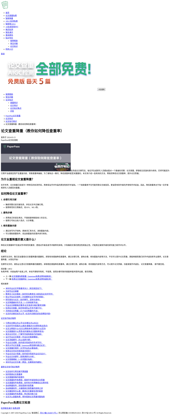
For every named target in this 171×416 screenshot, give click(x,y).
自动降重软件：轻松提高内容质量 (20, 385)
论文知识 (14, 46)
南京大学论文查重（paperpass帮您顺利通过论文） (26, 345)
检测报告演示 (6, 408)
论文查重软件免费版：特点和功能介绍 (21, 394)
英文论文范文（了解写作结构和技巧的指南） (24, 334)
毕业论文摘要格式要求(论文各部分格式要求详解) (26, 305)
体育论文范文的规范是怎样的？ (19, 351)
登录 (3, 54)
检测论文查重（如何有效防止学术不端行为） (24, 308)
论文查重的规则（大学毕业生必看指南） (22, 348)
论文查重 (11, 16)
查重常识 (14, 103)
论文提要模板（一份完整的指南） (20, 359)
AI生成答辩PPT (12, 27)
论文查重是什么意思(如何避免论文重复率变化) (25, 331)
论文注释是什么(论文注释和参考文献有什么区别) (26, 329)
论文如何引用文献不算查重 (17, 371)
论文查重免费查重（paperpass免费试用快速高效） (32, 276)
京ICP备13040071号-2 (48, 413)
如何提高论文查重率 (14, 374)
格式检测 (9, 30)
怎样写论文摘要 (12, 291)
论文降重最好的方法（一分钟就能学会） (22, 302)
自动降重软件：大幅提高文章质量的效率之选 (24, 388)
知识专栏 (9, 38)
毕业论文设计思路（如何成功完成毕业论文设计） (26, 354)
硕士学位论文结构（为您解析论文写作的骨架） (25, 297)
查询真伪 (9, 35)
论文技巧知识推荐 (8, 318)
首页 (7, 13)
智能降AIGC (11, 24)
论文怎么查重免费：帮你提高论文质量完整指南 (25, 397)
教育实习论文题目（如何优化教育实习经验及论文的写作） (30, 294)
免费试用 (16, 408)
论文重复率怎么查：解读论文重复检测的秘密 (24, 391)
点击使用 (101, 89)
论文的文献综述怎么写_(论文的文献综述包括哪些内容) (28, 314)
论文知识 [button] (9, 100)
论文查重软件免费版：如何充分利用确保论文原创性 (27, 383)
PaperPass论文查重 (13, 116)
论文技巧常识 (11, 121)
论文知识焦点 (15, 108)
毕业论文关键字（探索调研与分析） (20, 357)
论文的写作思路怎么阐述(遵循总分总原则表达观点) (27, 326)
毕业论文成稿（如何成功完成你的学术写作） (24, 343)
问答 (12, 111)
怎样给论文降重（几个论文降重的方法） (22, 311)
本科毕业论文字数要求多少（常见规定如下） (24, 288)
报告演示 (9, 32)
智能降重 (9, 18)
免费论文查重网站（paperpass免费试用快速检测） (32, 279)
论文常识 (14, 106)
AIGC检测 (12, 21)
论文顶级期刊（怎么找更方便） (19, 340)
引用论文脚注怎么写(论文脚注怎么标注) (22, 323)
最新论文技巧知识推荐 (10, 367)
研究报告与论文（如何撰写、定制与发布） (23, 300)
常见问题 (14, 44)
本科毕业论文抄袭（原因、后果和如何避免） (24, 362)
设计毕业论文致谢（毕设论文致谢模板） (22, 337)
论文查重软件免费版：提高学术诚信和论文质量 (25, 380)
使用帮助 (14, 41)
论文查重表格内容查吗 (15, 377)
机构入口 (9, 49)
